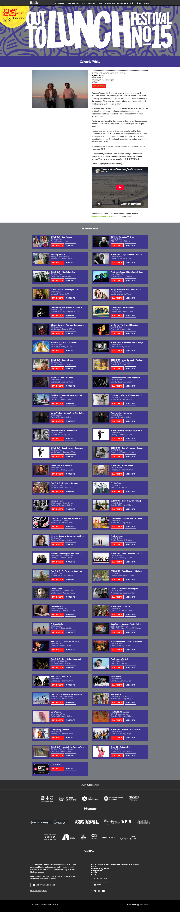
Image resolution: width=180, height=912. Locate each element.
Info (83, 3)
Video (100, 3)
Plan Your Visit (73, 3)
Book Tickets (99, 86)
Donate (120, 3)
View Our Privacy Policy (38, 891)
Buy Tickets (144, 3)
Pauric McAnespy (137, 904)
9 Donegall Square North (102, 216)
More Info (70, 245)
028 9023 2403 (102, 878)
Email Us (101, 885)
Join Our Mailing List (45, 885)
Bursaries (59, 3)
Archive (91, 3)
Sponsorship (110, 3)
